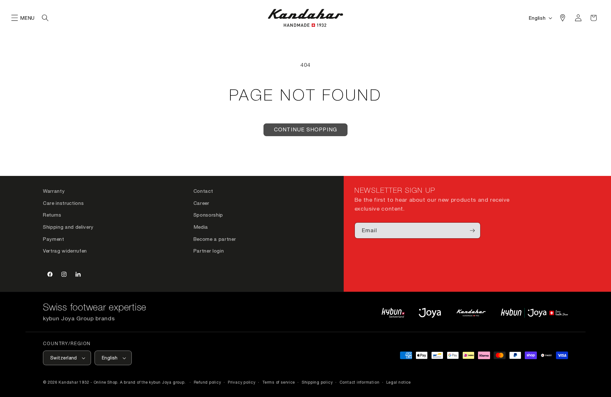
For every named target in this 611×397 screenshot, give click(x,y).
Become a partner (214, 239)
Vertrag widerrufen (65, 251)
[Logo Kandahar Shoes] (471, 313)
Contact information (360, 382)
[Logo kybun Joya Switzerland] (534, 313)
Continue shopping (305, 129)
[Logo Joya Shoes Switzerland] (430, 313)
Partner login (208, 251)
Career (201, 203)
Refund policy (207, 382)
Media (200, 227)
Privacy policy (242, 382)
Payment (53, 239)
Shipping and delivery (68, 227)
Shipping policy (317, 382)
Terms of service (278, 382)
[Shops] (562, 17)
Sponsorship (208, 215)
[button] (14, 17)
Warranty (54, 191)
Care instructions (63, 203)
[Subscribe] (472, 230)
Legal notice (398, 382)
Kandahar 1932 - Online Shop (88, 382)
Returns (52, 215)
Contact (203, 191)
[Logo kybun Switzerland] (393, 313)
